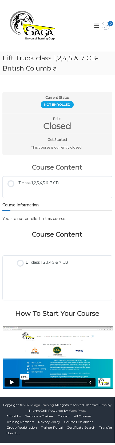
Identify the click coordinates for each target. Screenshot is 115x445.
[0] (105, 26)
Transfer (105, 427)
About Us (13, 416)
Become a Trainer (39, 416)
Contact (63, 416)
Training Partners (20, 422)
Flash (103, 405)
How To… (13, 433)
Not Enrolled (57, 104)
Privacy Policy (49, 422)
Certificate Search (81, 427)
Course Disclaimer (78, 422)
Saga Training (43, 405)
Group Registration (21, 427)
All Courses (82, 416)
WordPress (77, 411)
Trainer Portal (52, 427)
